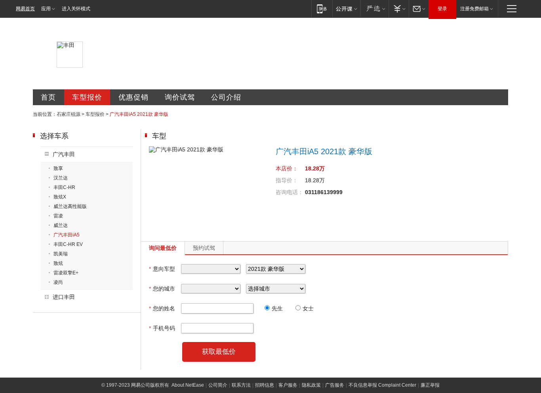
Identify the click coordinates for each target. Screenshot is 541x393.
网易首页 (25, 8)
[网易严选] (374, 8)
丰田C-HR (64, 187)
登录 (442, 8)
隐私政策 (311, 385)
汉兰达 (60, 178)
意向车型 (162, 269)
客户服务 (287, 385)
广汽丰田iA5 (66, 235)
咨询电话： (289, 192)
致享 (58, 168)
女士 (308, 308)
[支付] (399, 8)
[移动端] (321, 8)
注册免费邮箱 (474, 8)
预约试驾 (204, 248)
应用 (46, 8)
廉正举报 (430, 385)
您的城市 (162, 288)
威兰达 (60, 225)
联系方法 (241, 385)
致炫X (59, 197)
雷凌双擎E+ (65, 273)
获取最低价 (219, 351)
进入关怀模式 (76, 8)
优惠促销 (133, 97)
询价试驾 (180, 97)
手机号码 (162, 328)
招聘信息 (264, 385)
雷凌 (58, 216)
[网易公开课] (346, 8)
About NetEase (187, 385)
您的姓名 (162, 308)
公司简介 (217, 385)
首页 (48, 97)
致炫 (58, 263)
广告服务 (334, 385)
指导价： (287, 180)
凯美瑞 (60, 254)
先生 (277, 308)
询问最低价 (163, 248)
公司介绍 (226, 97)
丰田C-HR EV (68, 244)
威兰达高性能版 (70, 206)
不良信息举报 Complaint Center (382, 385)
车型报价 (87, 97)
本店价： (287, 168)
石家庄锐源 (68, 114)
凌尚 (58, 282)
